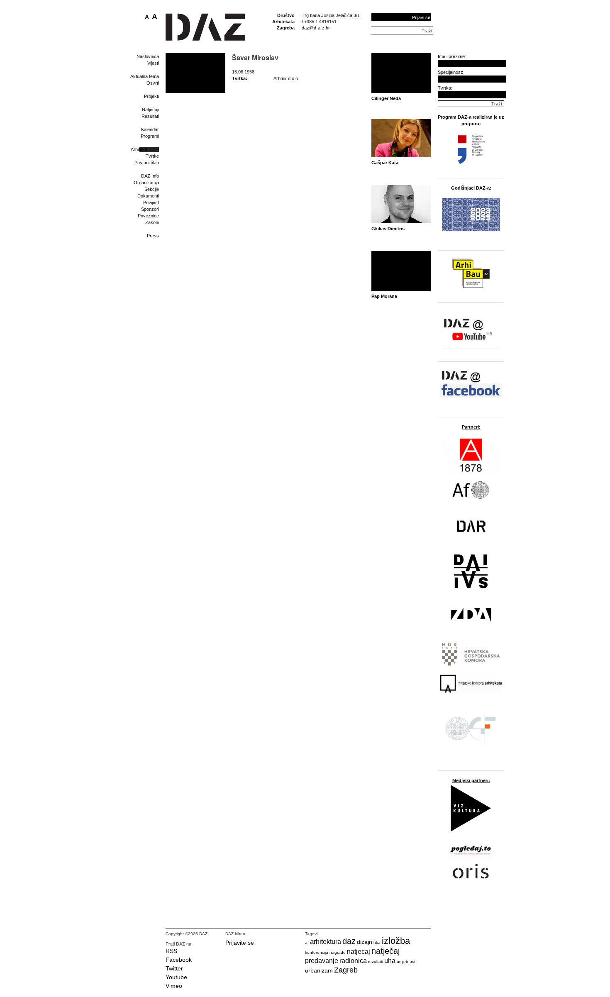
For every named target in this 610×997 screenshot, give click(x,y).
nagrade (337, 952)
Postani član (146, 162)
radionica (353, 960)
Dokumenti (148, 195)
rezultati (375, 961)
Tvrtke (152, 156)
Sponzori (150, 209)
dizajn (364, 941)
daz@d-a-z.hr (316, 27)
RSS (171, 951)
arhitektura (325, 941)
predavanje (321, 960)
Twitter (174, 968)
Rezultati (150, 116)
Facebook (179, 959)
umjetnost (406, 961)
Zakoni (152, 222)
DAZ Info (150, 175)
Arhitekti (139, 149)
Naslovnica (148, 56)
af (307, 942)
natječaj (385, 951)
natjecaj (358, 951)
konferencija (316, 952)
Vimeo (174, 985)
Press (153, 235)
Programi (150, 136)
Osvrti (152, 82)
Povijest (151, 202)
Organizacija (146, 182)
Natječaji (150, 109)
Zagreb (346, 970)
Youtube (176, 977)
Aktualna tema (144, 76)
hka (377, 942)
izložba (396, 941)
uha (389, 960)
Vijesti (153, 63)
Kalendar (150, 129)
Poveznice (148, 215)
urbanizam (319, 970)
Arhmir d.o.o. (286, 78)
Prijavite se (239, 942)
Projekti (151, 96)
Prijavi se (421, 17)
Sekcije (151, 189)
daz (349, 941)
